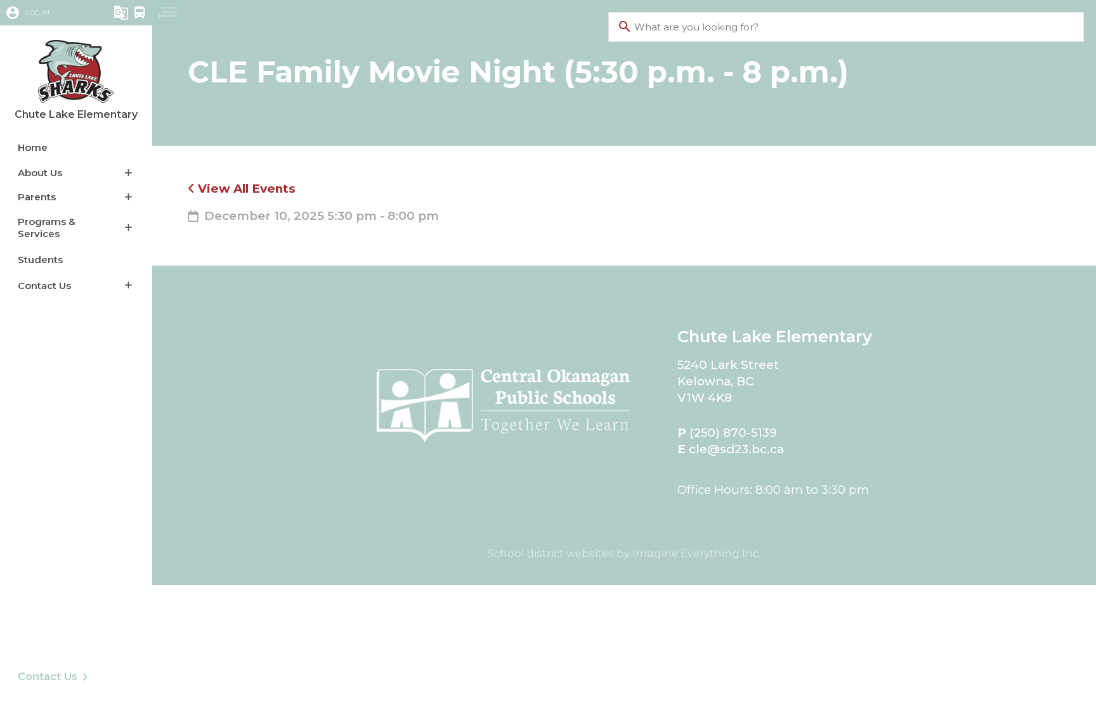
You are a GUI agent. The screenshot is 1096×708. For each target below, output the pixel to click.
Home (33, 147)
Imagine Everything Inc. (696, 553)
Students (40, 260)
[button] (47, 12)
